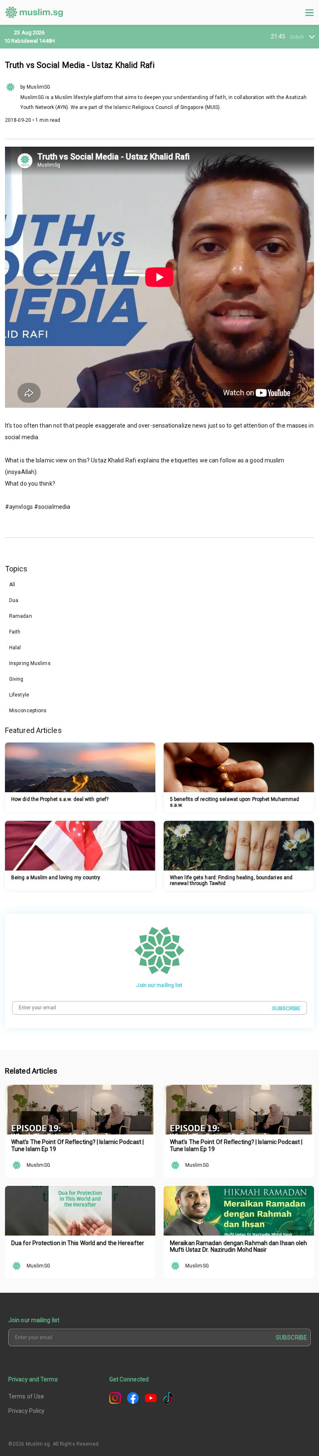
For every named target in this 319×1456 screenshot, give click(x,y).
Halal (15, 648)
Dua (13, 600)
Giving (16, 679)
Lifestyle (19, 695)
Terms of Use (26, 1396)
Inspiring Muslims (30, 663)
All (12, 585)
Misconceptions (28, 710)
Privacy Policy (26, 1411)
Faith (15, 632)
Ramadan (20, 616)
